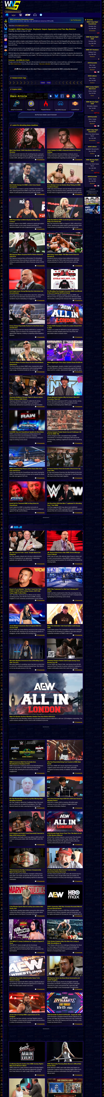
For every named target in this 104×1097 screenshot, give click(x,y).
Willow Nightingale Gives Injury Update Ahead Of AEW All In (64, 363)
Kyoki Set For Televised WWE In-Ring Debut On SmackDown (24, 504)
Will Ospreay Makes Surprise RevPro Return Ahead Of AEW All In (26, 255)
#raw (48, 83)
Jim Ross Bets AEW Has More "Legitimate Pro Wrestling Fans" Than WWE (64, 504)
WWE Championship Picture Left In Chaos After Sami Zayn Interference (26, 469)
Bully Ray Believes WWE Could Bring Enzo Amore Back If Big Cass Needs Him (64, 220)
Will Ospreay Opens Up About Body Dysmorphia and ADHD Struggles (63, 979)
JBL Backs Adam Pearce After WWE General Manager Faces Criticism (63, 553)
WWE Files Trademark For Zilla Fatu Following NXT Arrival (62, 590)
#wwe (43, 83)
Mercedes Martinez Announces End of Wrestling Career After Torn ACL (27, 661)
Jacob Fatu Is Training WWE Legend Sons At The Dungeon (25, 1015)
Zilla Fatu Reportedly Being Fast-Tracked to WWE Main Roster (64, 763)
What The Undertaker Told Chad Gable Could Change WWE (63, 626)
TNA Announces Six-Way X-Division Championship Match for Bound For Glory (25, 871)
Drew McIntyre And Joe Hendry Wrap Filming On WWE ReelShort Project (64, 186)
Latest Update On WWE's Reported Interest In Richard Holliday (63, 151)
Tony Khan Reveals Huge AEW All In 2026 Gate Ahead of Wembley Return (64, 799)
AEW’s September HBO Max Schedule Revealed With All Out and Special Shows (64, 907)
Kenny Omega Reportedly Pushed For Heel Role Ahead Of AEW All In (27, 326)
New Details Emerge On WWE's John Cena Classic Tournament (25, 186)
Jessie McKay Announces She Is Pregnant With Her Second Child (25, 626)
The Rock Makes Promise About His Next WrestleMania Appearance (26, 363)
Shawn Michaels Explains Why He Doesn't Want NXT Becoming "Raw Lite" (63, 398)
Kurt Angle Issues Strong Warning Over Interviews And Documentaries (26, 292)
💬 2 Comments (77, 406)
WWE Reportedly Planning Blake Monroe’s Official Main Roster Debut (64, 1064)
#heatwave (92, 56)
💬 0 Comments (40, 159)
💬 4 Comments (77, 670)
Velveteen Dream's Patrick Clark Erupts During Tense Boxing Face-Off (63, 661)
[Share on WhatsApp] (73, 96)
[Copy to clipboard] (50, 96)
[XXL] (27, 25)
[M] (20, 25)
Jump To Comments (16, 109)
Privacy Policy (93, 194)
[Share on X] (79, 96)
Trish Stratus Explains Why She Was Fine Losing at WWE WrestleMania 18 (63, 942)
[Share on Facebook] (62, 96)
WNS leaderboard (16, 64)
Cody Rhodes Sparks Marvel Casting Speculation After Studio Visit (26, 907)
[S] (18, 25)
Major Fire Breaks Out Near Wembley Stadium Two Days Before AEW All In (32, 716)
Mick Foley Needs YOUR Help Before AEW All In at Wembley (25, 151)
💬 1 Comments (77, 159)
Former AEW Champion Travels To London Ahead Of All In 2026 (64, 326)
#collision (92, 82)
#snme (92, 95)
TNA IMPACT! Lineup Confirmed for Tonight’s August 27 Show (27, 942)
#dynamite (92, 69)
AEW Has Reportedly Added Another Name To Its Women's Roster (25, 979)
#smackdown (92, 30)
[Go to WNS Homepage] (13, 6)
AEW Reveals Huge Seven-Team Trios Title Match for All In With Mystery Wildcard (64, 834)
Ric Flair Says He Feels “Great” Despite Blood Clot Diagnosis (25, 553)
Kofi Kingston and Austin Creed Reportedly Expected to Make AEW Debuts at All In (27, 834)
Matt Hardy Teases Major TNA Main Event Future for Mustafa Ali (63, 255)
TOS (88, 194)
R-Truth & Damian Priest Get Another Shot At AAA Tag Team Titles (63, 469)
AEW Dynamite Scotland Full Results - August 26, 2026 (64, 1014)
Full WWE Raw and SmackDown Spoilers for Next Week (27, 432)
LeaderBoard (75, 109)
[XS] (16, 25)
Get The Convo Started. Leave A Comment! (46, 114)
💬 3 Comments (77, 564)
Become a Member (45, 64)
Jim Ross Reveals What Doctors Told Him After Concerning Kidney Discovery (61, 871)
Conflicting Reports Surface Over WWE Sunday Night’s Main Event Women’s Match (26, 1064)
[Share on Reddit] (68, 96)
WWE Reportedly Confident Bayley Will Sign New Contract (25, 220)
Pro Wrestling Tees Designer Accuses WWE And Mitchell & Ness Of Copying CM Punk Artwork (64, 292)
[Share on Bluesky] (56, 96)
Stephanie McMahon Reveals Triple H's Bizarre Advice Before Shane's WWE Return (26, 398)
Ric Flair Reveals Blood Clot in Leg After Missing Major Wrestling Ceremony (26, 799)
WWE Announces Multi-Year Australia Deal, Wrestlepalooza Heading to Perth (23, 763)
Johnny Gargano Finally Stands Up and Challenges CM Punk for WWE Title (64, 433)
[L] (22, 25)
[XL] (24, 25)
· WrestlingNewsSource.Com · (13, 11)
